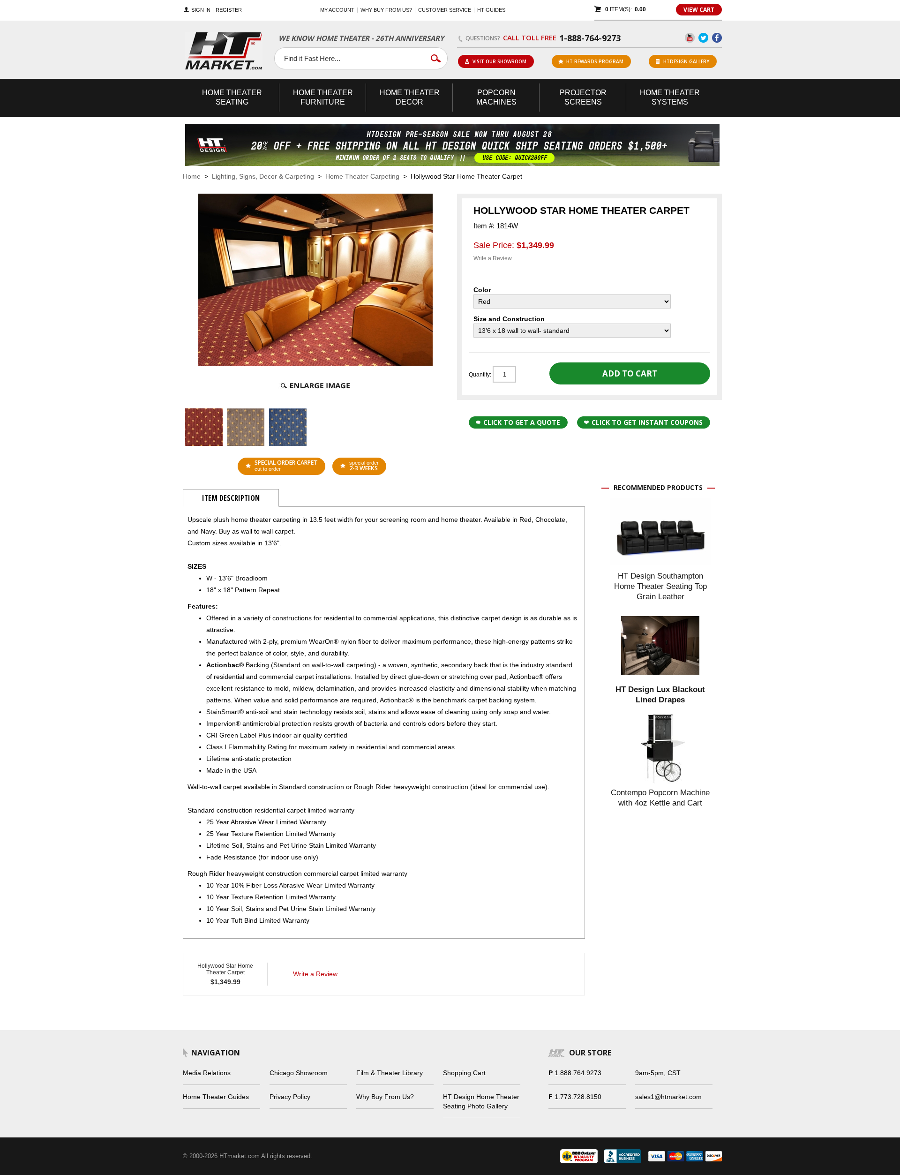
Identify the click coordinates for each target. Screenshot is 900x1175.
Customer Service (444, 10)
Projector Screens (583, 97)
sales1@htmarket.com (668, 1096)
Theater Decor (410, 97)
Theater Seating (232, 97)
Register (229, 10)
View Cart (698, 10)
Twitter (703, 38)
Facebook (717, 38)
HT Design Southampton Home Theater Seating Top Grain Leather (660, 586)
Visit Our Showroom (499, 61)
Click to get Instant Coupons (647, 422)
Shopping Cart (464, 1073)
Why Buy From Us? (385, 1096)
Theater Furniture (323, 97)
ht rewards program (594, 61)
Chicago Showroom (299, 1073)
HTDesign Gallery (686, 61)
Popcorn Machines (496, 97)
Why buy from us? (386, 10)
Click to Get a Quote (521, 422)
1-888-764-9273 (590, 38)
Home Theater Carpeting (362, 176)
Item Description (231, 498)
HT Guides (491, 10)
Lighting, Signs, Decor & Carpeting (263, 176)
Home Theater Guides (216, 1096)
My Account (337, 10)
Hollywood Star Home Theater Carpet (225, 969)
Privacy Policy (290, 1096)
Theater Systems (670, 97)
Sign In (200, 10)
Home (192, 176)
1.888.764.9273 (578, 1073)
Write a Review (492, 258)
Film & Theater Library (389, 1073)
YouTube (690, 38)
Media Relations (207, 1073)
